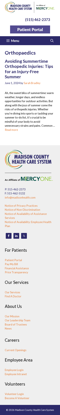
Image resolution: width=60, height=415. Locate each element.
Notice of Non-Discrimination (22, 209)
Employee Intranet (16, 374)
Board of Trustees (16, 324)
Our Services (12, 292)
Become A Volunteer (17, 398)
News (8, 328)
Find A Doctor (13, 296)
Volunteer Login (14, 394)
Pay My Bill (11, 264)
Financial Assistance (17, 268)
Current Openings (15, 350)
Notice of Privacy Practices (21, 205)
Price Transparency (16, 272)
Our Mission (12, 316)
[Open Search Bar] (52, 40)
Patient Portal (13, 260)
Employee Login (14, 370)
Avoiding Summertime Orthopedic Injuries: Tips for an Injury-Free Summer (29, 68)
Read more (11, 129)
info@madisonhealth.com (20, 197)
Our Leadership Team (17, 320)
